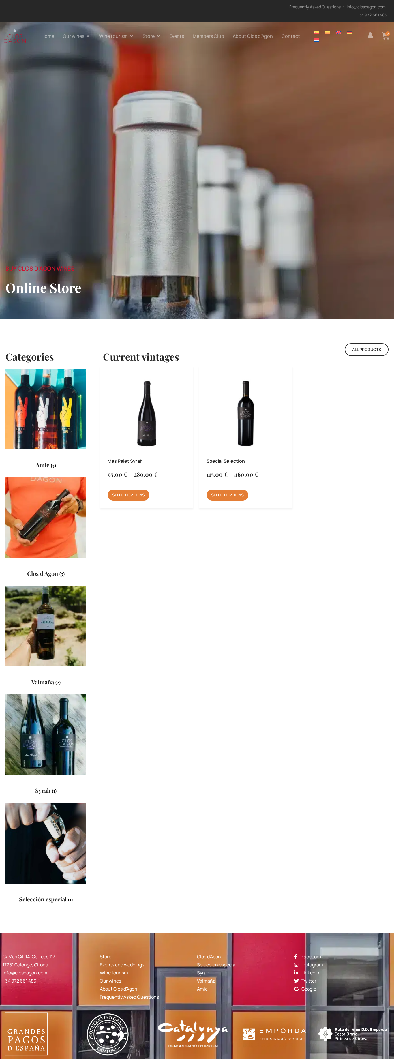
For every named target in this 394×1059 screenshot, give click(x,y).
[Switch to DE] (349, 32)
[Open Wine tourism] (131, 36)
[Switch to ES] (316, 32)
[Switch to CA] (327, 32)
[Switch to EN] (338, 32)
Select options (128, 495)
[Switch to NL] (316, 40)
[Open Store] (158, 36)
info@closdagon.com (25, 973)
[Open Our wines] (88, 36)
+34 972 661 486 (19, 981)
